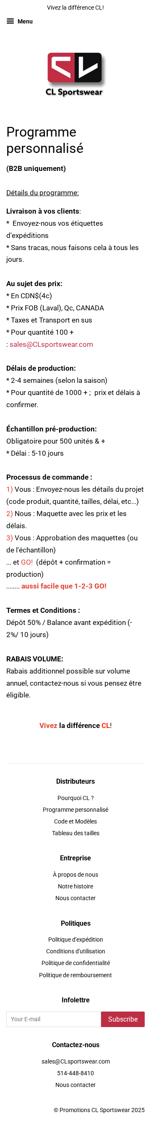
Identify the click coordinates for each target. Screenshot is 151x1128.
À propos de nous (75, 874)
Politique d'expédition (75, 939)
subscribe (123, 1019)
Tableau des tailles (75, 833)
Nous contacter (75, 898)
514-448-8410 (75, 1073)
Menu (24, 21)
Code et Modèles (75, 821)
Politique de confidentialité (76, 963)
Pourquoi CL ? (75, 798)
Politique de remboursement (75, 975)
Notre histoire (75, 886)
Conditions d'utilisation (75, 951)
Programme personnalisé (75, 809)
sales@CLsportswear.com (51, 344)
